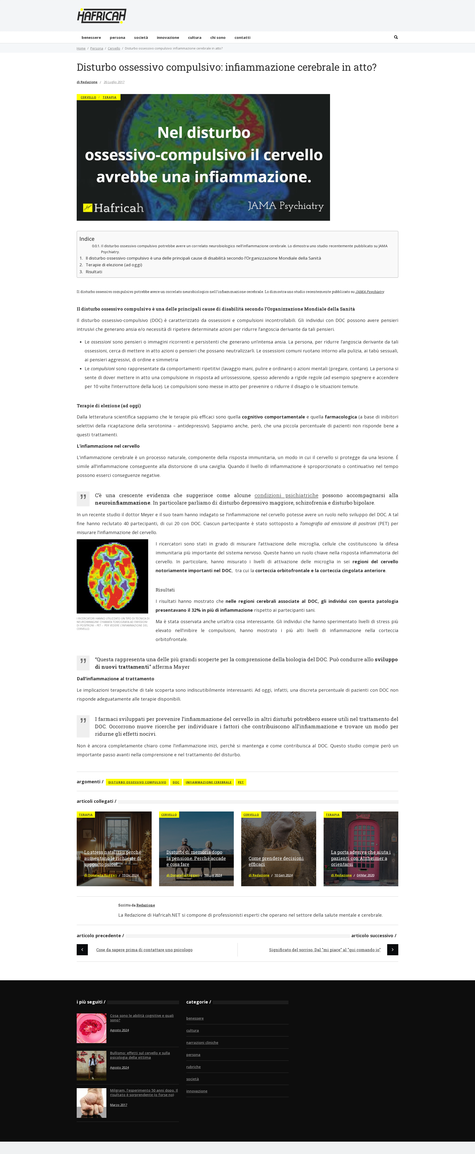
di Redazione (87, 82)
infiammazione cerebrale (209, 782)
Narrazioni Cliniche (202, 1042)
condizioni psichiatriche (286, 495)
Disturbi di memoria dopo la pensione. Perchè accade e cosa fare (196, 858)
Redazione (145, 905)
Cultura (192, 1030)
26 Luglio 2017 (114, 82)
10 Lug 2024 (213, 875)
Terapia (110, 97)
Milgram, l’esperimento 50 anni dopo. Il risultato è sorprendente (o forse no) (144, 1092)
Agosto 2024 (119, 1030)
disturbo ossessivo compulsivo (137, 782)
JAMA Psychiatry (369, 291)
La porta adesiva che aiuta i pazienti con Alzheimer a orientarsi (361, 858)
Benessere (195, 1018)
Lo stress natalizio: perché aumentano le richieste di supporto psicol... (112, 858)
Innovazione (196, 1091)
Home (81, 48)
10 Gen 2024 (283, 875)
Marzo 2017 (118, 1105)
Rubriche (193, 1066)
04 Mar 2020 (365, 875)
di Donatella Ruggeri (100, 875)
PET (241, 782)
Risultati (94, 271)
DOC (176, 782)
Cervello (114, 48)
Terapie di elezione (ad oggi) (114, 265)
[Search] (395, 37)
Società (192, 1079)
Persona (96, 48)
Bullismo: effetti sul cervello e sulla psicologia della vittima (140, 1055)
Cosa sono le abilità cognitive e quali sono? (142, 1017)
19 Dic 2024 (130, 875)
